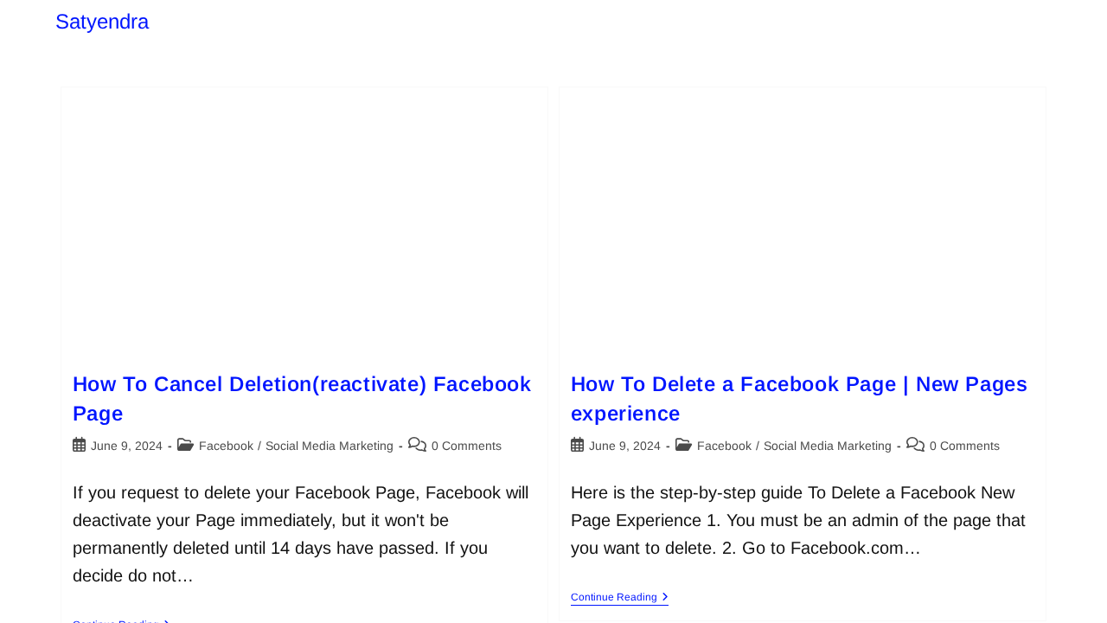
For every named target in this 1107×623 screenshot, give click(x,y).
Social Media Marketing (330, 446)
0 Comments (467, 446)
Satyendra (102, 21)
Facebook (226, 446)
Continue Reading (620, 597)
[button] (997, 585)
